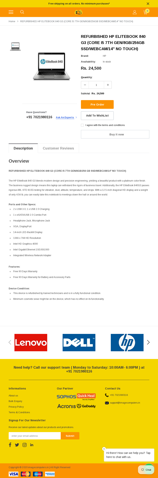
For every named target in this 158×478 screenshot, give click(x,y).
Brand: (85, 56)
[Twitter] (17, 444)
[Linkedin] (31, 444)
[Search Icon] (22, 12)
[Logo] (78, 12)
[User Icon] (135, 12)
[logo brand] (31, 342)
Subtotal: (85, 93)
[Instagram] (25, 444)
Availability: (88, 61)
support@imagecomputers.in (124, 402)
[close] (148, 4)
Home (12, 21)
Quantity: (86, 77)
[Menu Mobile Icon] (11, 12)
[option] (79, 4)
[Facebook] (10, 444)
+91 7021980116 (118, 395)
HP (104, 56)
